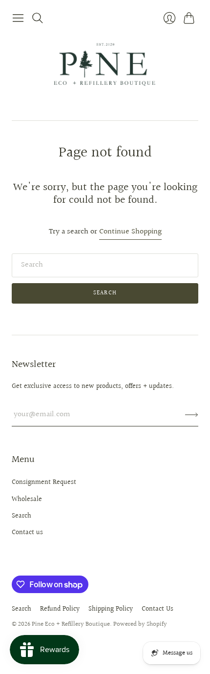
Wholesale (27, 499)
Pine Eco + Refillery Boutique (71, 624)
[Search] (37, 18)
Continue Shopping (130, 232)
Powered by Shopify (140, 624)
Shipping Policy (110, 609)
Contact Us (157, 609)
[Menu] (18, 18)
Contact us (27, 532)
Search (105, 293)
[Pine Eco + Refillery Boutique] (105, 74)
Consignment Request (44, 482)
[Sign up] (191, 415)
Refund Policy (60, 609)
